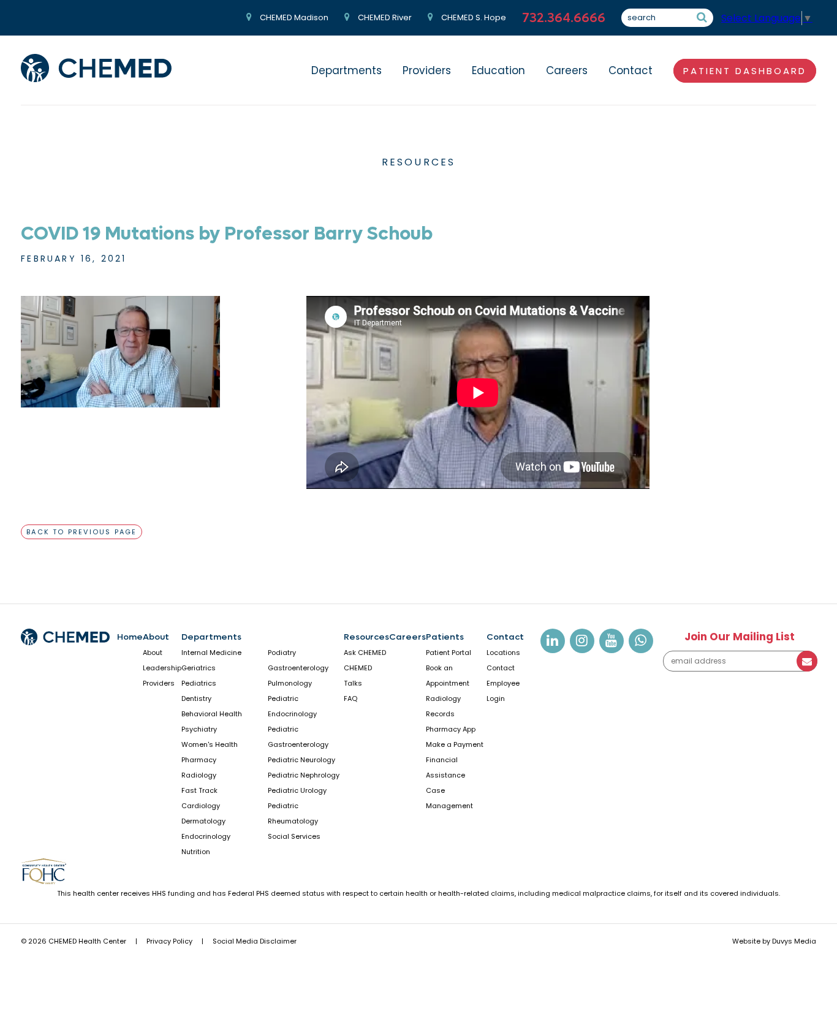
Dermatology (203, 821)
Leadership (162, 668)
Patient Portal (448, 652)
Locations (503, 652)
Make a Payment (454, 744)
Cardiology (200, 806)
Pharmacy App (450, 729)
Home (130, 637)
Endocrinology (205, 836)
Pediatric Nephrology (303, 775)
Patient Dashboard (744, 70)
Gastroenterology (298, 668)
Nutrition (195, 852)
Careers (567, 70)
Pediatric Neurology (301, 760)
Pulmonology (290, 683)
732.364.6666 (563, 18)
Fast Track (199, 790)
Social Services (294, 836)
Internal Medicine (211, 652)
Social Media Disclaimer (255, 941)
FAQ (350, 698)
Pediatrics (198, 683)
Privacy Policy (169, 941)
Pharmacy (198, 760)
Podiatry (282, 652)
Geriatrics (198, 668)
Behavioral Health (211, 714)
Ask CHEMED (365, 652)
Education (498, 70)
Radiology (198, 775)
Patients (445, 637)
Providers (427, 70)
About (156, 637)
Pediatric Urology (297, 790)
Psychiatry (199, 729)
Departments (346, 70)
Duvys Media (794, 941)
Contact (630, 70)
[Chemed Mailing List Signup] (739, 669)
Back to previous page (81, 532)
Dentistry (196, 698)
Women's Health (209, 744)
